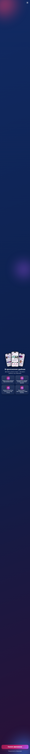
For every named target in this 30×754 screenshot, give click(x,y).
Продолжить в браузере (15, 751)
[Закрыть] (27, 2)
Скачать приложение (15, 747)
